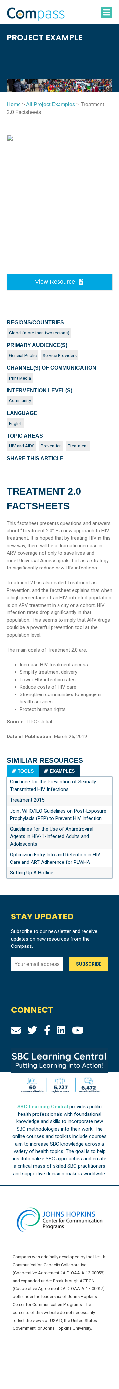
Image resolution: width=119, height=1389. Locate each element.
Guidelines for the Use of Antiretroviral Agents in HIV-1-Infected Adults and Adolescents (51, 836)
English (16, 423)
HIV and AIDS (22, 445)
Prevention (51, 445)
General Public (23, 355)
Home (14, 104)
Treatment (78, 445)
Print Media (20, 378)
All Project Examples (50, 104)
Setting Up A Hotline (31, 873)
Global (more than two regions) (39, 332)
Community (20, 400)
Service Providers (60, 355)
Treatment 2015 (27, 800)
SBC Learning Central (42, 1107)
